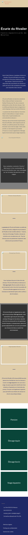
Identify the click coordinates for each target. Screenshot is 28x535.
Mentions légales (7, 524)
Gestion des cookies (8, 531)
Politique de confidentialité (10, 528)
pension (5, 227)
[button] (24, 4)
